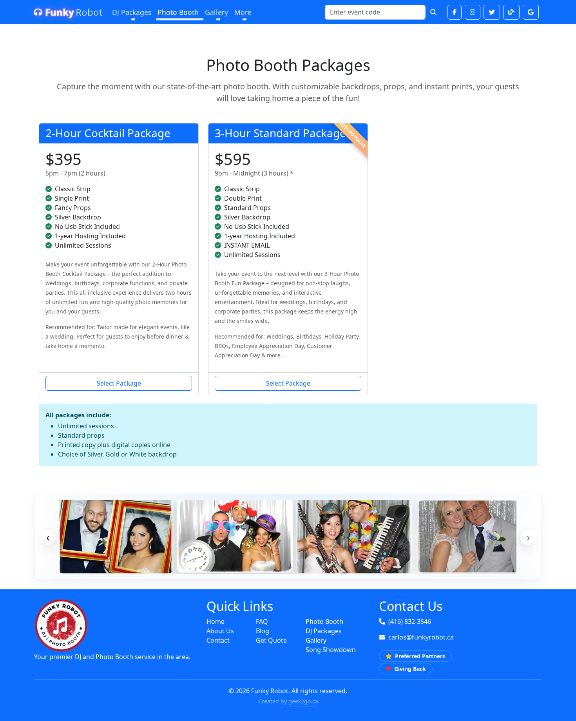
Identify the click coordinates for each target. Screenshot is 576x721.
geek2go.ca (303, 701)
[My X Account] (492, 12)
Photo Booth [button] (178, 12)
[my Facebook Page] (454, 12)
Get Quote (271, 640)
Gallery (316, 640)
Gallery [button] (216, 12)
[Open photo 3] (354, 535)
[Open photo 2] (235, 535)
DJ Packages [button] (131, 12)
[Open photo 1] (116, 535)
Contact (218, 640)
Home (215, 621)
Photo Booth (324, 621)
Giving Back (409, 668)
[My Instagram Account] (472, 12)
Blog (262, 631)
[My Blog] (511, 12)
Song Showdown (331, 649)
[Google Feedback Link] (531, 12)
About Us (220, 631)
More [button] (243, 12)
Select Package (119, 383)
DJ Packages (324, 631)
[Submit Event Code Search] (433, 12)
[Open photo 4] (473, 536)
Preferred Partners (419, 656)
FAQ (262, 621)
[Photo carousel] (288, 537)
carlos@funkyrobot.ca (421, 637)
